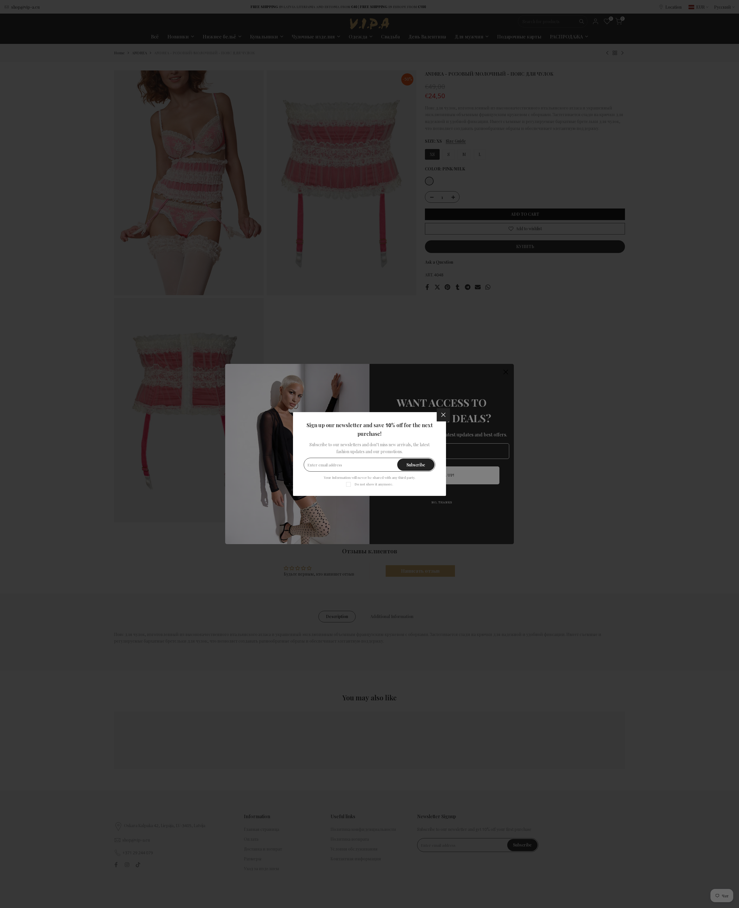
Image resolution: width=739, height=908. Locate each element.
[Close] (443, 414)
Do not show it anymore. (373, 484)
